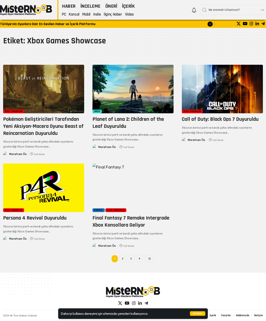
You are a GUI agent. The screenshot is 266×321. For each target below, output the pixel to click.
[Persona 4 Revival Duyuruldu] (43, 188)
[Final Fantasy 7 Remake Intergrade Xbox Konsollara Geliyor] (133, 188)
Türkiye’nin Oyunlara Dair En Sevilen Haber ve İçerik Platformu (47, 24)
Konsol (98, 210)
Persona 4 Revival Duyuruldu (34, 218)
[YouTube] (245, 23)
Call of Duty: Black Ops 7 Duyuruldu (220, 119)
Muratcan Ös (18, 154)
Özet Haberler (13, 111)
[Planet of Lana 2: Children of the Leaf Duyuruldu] (133, 89)
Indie (97, 111)
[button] (197, 313)
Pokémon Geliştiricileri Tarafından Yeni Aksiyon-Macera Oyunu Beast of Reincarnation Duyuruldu (43, 126)
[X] (238, 23)
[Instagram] (251, 23)
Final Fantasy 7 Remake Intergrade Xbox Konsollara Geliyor (130, 221)
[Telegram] (263, 23)
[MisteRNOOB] (133, 292)
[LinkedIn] (257, 23)
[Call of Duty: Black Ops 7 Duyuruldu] (222, 89)
